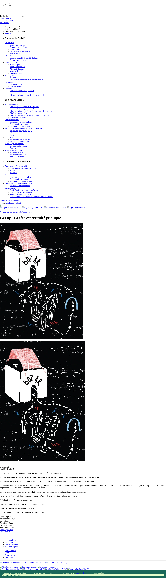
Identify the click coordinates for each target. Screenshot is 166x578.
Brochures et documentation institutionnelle (26, 80)
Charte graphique (11, 544)
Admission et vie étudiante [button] (15, 31)
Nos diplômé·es (16, 93)
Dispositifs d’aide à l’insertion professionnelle (27, 95)
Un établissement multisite (20, 51)
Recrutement (10, 542)
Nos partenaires (16, 84)
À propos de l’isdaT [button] (12, 27)
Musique (13, 133)
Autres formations (12, 120)
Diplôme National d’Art (19, 113)
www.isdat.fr (5, 532)
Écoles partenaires (17, 152)
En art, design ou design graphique (23, 168)
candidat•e (10, 203)
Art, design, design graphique (21, 131)
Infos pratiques (10, 540)
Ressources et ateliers (13, 62)
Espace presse (15, 54)
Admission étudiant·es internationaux (19, 183)
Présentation (9, 43)
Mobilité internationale (13, 150)
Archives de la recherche (19, 141)
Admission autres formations (16, 175)
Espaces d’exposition (18, 73)
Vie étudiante (10, 188)
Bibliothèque (15, 64)
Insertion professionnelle (14, 144)
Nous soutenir (10, 557)
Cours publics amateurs (19, 124)
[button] (83, 9)
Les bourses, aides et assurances (22, 192)
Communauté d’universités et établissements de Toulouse (31, 197)
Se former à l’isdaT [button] (12, 29)
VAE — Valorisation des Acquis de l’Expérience (23, 128)
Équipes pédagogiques (18, 60)
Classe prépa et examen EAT (21, 122)
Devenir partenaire (17, 86)
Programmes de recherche (20, 139)
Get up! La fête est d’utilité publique (20, 212)
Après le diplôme (16, 148)
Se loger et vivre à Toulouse (20, 194)
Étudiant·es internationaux (20, 186)
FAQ (7, 553)
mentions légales (82, 573)
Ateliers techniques (17, 69)
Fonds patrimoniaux (17, 67)
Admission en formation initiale (17, 166)
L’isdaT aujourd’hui (17, 45)
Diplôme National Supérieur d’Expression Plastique (29, 115)
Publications (9, 75)
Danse (12, 135)
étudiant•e (18, 203)
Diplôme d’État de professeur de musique (25, 109)
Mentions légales (11, 547)
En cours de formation (18, 146)
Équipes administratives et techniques (24, 58)
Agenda (8, 33)
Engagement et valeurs (18, 47)
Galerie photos (10, 551)
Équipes (8, 56)
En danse (13, 173)
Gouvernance (15, 49)
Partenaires (9, 82)
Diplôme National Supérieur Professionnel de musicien (31, 111)
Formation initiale (11, 104)
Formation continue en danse (21, 126)
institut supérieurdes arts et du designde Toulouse (7, 20)
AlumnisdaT (9, 88)
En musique (14, 170)
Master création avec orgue (20, 117)
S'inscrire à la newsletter (9, 201)
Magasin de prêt (16, 71)
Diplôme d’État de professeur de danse (24, 107)
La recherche (10, 137)
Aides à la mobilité (17, 157)
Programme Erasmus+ (18, 155)
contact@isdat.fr (6, 530)
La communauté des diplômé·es (22, 91)
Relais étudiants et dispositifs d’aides (24, 190)
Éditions (13, 78)
